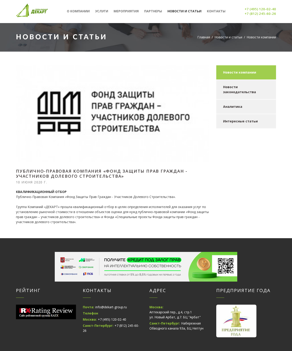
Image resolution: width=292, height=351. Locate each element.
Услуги (101, 11)
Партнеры (153, 11)
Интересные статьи (240, 121)
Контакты (216, 11)
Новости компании (239, 72)
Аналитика (232, 106)
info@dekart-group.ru (111, 307)
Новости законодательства (239, 89)
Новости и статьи (184, 11)
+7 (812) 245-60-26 (260, 13)
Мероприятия (126, 11)
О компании (78, 11)
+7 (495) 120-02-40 (260, 9)
